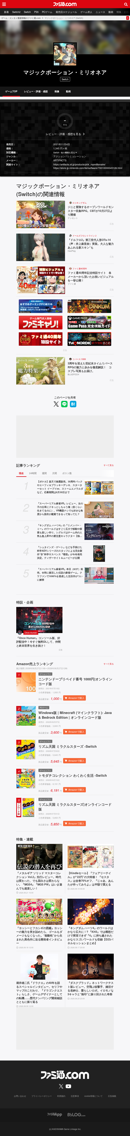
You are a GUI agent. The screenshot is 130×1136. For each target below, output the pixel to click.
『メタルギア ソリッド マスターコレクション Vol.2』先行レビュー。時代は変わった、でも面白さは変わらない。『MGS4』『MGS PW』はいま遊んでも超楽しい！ (39, 880)
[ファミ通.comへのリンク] (65, 4)
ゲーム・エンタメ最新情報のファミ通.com (21, 18)
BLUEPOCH (73, 374)
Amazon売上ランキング (34, 664)
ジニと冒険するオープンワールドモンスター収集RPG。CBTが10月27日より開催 (91, 210)
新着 (6, 12)
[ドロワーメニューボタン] (4, 4)
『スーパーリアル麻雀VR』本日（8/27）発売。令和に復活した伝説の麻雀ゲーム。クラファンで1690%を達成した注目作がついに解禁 (60, 574)
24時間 (33, 473)
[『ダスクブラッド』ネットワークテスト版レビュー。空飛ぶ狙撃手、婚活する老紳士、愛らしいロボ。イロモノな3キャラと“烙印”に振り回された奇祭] (91, 967)
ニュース (100, 12)
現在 (21, 473)
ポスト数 (67, 473)
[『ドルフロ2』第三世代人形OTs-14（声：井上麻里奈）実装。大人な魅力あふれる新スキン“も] (40, 247)
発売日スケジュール (66, 12)
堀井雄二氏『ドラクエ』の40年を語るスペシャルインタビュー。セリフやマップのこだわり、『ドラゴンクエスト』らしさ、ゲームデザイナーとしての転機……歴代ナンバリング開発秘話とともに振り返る (39, 992)
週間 (44, 473)
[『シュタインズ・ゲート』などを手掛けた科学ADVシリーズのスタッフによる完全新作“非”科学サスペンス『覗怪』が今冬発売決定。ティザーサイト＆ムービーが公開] (99, 553)
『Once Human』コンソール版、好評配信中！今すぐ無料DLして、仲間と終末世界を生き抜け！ (38, 641)
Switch (27, 12)
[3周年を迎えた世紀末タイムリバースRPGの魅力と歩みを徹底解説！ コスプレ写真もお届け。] (40, 371)
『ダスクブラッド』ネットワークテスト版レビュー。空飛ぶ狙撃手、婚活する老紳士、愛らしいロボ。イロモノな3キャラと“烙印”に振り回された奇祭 (91, 988)
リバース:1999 (79, 359)
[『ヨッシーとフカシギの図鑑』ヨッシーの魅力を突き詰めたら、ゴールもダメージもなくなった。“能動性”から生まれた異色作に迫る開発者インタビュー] (39, 912)
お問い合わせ (20, 1095)
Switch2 (16, 12)
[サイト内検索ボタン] (126, 4)
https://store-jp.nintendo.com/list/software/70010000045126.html (87, 168)
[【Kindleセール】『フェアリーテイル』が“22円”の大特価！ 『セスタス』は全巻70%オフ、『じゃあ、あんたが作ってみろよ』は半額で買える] (91, 857)
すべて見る (109, 465)
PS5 (36, 12)
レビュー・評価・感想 (36, 91)
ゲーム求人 (86, 12)
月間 (54, 473)
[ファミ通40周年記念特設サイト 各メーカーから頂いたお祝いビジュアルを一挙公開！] (40, 280)
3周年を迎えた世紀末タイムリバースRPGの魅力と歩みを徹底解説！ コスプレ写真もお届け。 (90, 367)
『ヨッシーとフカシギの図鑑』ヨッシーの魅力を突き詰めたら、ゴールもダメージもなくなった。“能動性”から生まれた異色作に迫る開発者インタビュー (39, 935)
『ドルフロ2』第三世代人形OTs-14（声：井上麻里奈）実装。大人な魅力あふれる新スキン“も (91, 243)
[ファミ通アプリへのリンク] (54, 1114)
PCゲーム (47, 12)
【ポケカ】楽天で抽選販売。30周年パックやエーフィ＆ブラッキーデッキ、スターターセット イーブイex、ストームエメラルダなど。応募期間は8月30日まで (60, 487)
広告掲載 (112, 1095)
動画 (111, 12)
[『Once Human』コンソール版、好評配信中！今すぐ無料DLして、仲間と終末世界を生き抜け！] (39, 620)
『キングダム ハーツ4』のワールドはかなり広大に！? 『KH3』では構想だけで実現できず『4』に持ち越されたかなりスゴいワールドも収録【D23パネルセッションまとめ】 (90, 935)
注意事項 (75, 1095)
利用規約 (61, 1095)
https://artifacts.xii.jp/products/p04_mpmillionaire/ (79, 164)
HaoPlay (72, 250)
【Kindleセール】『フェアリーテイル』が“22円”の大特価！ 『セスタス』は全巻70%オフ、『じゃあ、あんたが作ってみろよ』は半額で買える (91, 878)
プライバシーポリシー (41, 1095)
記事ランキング (28, 465)
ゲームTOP (11, 91)
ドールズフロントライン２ (84, 235)
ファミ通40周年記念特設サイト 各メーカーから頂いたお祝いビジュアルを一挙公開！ (91, 276)
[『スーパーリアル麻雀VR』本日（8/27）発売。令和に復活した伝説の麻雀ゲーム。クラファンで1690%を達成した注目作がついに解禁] (99, 575)
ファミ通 (72, 283)
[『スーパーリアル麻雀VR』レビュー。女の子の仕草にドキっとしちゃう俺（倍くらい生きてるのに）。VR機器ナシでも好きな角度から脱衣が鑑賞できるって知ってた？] (99, 510)
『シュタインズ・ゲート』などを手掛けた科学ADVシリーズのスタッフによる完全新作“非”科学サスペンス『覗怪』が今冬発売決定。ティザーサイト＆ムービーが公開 (59, 552)
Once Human (31, 632)
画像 (57, 91)
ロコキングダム (79, 202)
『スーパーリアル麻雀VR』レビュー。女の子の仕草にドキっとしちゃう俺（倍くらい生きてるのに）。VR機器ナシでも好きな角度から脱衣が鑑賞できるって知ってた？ (60, 509)
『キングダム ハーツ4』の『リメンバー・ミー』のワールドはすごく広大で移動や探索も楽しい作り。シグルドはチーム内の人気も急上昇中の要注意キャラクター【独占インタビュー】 (59, 530)
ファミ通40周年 (79, 268)
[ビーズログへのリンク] (76, 1114)
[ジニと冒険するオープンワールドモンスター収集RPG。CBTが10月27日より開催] (40, 214)
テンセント (73, 217)
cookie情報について (93, 1095)
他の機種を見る (68, 152)
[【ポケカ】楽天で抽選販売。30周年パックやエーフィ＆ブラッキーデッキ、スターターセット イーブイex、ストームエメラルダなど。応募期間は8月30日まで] (99, 488)
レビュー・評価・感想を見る (63, 134)
